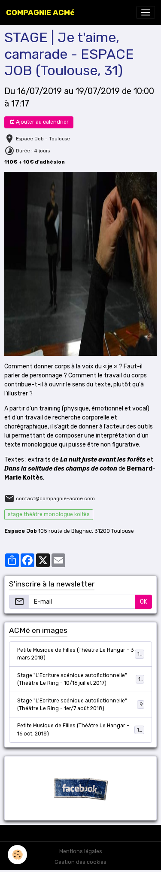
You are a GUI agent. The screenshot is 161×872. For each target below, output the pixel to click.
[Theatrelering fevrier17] (80, 263)
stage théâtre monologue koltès (49, 514)
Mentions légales (80, 851)
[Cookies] (17, 854)
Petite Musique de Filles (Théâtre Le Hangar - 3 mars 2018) (80, 654)
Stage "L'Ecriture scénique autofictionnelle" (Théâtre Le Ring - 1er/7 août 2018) (80, 704)
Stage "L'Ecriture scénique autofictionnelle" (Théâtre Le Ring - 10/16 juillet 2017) (80, 679)
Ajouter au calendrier (42, 122)
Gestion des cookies (80, 862)
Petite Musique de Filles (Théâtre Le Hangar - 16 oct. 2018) (80, 729)
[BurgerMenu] (145, 12)
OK (143, 601)
